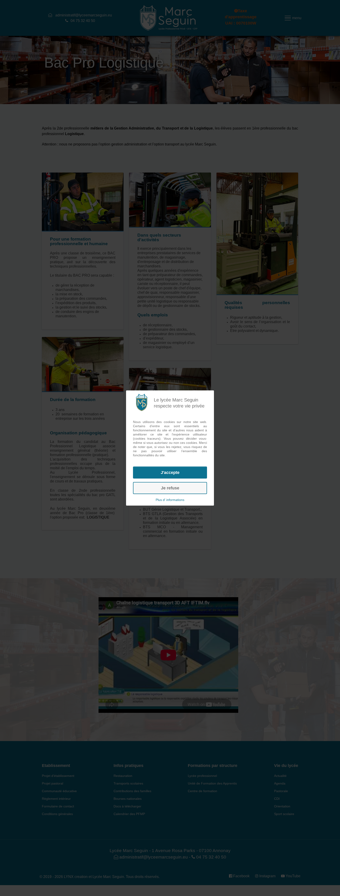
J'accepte (170, 472)
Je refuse (170, 488)
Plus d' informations (170, 500)
